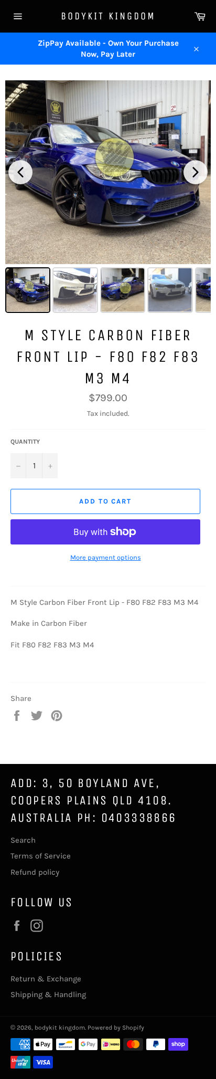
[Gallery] (108, 198)
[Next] (195, 172)
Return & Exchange (45, 978)
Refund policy (34, 872)
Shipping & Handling (48, 994)
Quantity (25, 441)
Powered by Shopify (116, 1027)
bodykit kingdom (108, 16)
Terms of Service (40, 856)
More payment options (105, 557)
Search (23, 840)
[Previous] (20, 172)
